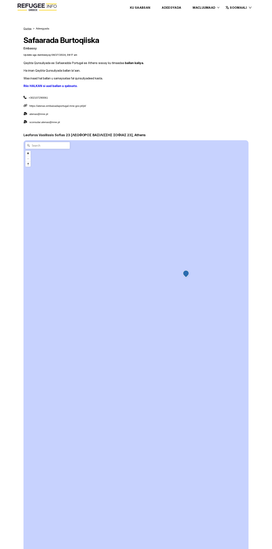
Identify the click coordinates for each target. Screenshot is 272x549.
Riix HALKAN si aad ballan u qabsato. (50, 86)
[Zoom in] (28, 153)
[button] (238, 7)
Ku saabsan (140, 7)
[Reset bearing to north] (28, 164)
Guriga (27, 28)
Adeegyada (171, 7)
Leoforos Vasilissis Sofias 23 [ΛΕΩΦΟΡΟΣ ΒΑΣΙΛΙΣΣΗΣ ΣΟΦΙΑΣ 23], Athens (84, 135)
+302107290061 (38, 97)
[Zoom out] (28, 158)
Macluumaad (204, 7)
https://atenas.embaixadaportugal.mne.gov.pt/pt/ (57, 105)
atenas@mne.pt (38, 114)
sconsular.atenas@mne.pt (44, 122)
